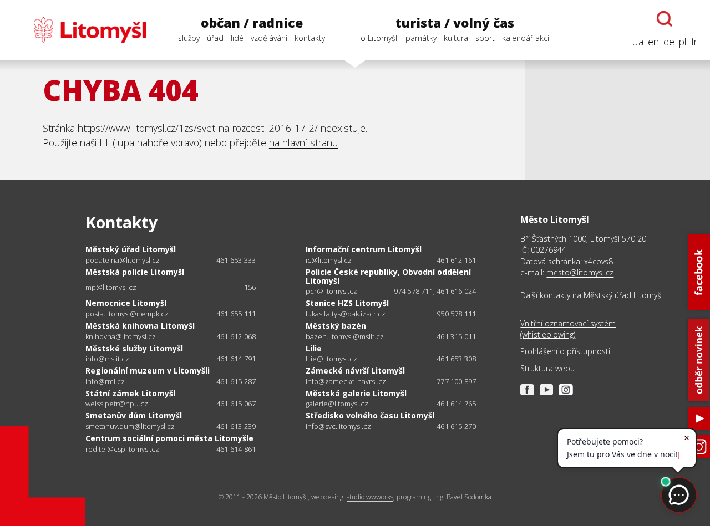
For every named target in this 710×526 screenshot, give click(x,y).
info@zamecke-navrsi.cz (346, 381)
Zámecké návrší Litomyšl (355, 370)
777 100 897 (456, 381)
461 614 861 (236, 449)
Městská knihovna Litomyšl (140, 325)
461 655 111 (236, 314)
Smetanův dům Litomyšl (133, 415)
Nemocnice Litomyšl (125, 303)
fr (694, 41)
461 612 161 (456, 260)
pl (683, 41)
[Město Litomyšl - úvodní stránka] (79, 30)
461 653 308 (456, 359)
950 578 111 (456, 314)
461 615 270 (456, 426)
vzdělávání (269, 38)
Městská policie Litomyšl (134, 272)
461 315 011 (456, 336)
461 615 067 (236, 403)
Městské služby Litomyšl (134, 348)
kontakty (310, 38)
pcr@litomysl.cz (331, 291)
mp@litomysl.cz (110, 287)
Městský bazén (336, 325)
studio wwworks (370, 497)
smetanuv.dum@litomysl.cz (130, 426)
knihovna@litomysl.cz (120, 337)
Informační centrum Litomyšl (364, 249)
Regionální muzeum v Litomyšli (147, 370)
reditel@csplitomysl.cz (122, 449)
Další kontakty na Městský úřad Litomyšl (591, 295)
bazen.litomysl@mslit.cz (345, 337)
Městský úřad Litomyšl (130, 249)
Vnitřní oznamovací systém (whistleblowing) (568, 329)
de (668, 41)
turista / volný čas (454, 23)
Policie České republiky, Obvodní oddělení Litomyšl (388, 276)
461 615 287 (236, 381)
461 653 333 (236, 260)
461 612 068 (236, 336)
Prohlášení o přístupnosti (565, 351)
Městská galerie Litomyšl (356, 393)
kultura (456, 38)
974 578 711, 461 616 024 (435, 291)
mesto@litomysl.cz (579, 272)
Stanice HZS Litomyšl (347, 303)
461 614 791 (236, 359)
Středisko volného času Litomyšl (370, 415)
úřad (215, 38)
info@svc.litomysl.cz (338, 426)
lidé (237, 38)
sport (485, 38)
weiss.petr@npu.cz (116, 404)
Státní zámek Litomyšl (130, 393)
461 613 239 (236, 426)
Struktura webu (547, 368)
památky (421, 38)
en (653, 41)
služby (189, 38)
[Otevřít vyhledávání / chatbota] (664, 19)
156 (250, 287)
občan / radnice (252, 23)
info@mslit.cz (107, 359)
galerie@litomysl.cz (337, 404)
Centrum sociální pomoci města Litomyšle (169, 438)
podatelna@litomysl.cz (122, 260)
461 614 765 (456, 403)
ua (637, 41)
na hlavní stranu (303, 142)
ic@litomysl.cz (329, 260)
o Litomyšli (380, 38)
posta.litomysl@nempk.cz (127, 314)
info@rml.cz (105, 381)
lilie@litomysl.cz (331, 359)
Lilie (314, 348)
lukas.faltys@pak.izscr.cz (346, 314)
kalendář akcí (525, 38)
